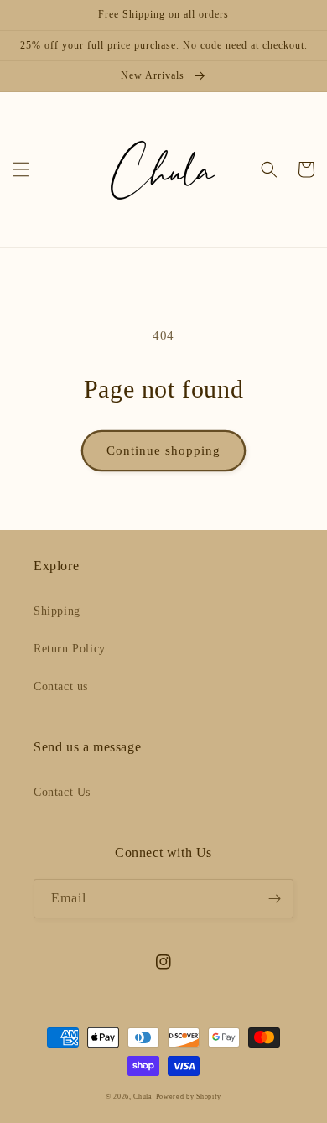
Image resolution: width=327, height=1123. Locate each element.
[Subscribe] (274, 898)
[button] (21, 169)
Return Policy (70, 648)
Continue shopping (163, 450)
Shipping (57, 611)
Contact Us (62, 792)
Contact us (61, 686)
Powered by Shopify (189, 1096)
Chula (143, 1096)
